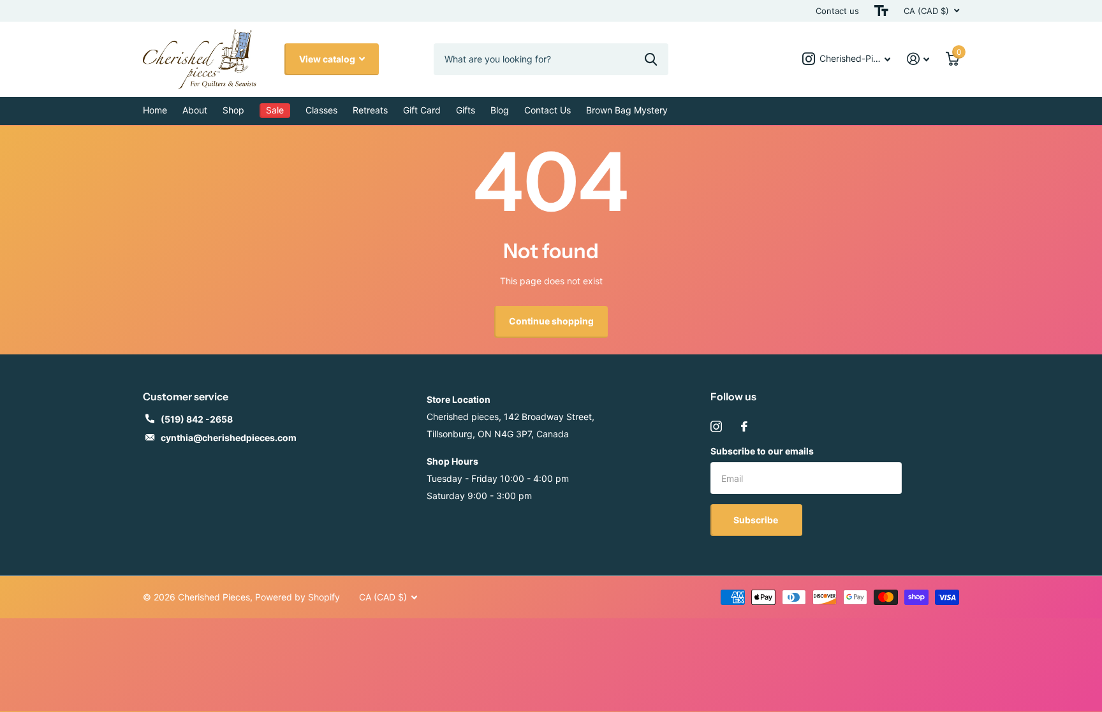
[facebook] (744, 426)
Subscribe (756, 519)
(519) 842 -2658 (197, 419)
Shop (233, 110)
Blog (499, 110)
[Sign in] (918, 59)
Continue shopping (551, 321)
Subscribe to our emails (762, 451)
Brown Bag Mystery (627, 110)
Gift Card (422, 110)
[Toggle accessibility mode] (881, 11)
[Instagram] (716, 426)
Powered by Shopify (297, 597)
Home (155, 110)
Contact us (837, 11)
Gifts (465, 110)
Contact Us (547, 110)
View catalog (328, 59)
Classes (321, 110)
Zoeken (650, 59)
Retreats (370, 110)
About (194, 110)
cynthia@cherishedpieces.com (229, 437)
